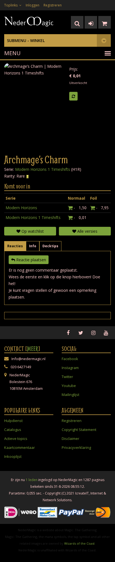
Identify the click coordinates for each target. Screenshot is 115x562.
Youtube (69, 385)
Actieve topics (15, 438)
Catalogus (12, 429)
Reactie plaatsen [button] (30, 259)
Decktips (50, 246)
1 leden (31, 479)
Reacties (15, 246)
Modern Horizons (21, 207)
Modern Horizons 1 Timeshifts (42, 169)
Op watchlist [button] (32, 231)
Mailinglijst (70, 394)
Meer (32, 349)
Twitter (67, 376)
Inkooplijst (12, 456)
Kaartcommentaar (19, 447)
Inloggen (32, 5)
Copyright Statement (79, 429)
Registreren (53, 5)
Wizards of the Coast (79, 543)
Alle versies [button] (86, 231)
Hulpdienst (13, 420)
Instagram (70, 367)
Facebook (70, 358)
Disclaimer (70, 438)
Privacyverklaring (76, 447)
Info (32, 246)
